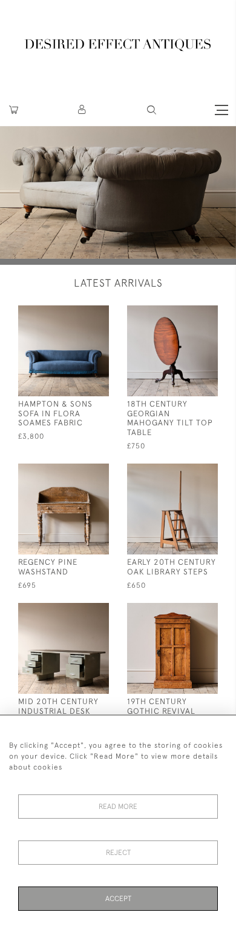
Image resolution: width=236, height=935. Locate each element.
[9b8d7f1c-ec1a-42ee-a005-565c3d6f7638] (186, 611)
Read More (118, 806)
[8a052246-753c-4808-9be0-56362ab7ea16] (77, 472)
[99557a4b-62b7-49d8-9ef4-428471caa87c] (186, 313)
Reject (118, 852)
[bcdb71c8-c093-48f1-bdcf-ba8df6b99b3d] (186, 472)
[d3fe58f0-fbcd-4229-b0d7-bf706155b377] (77, 313)
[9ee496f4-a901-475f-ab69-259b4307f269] (77, 611)
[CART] (13, 110)
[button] (82, 110)
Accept (118, 898)
